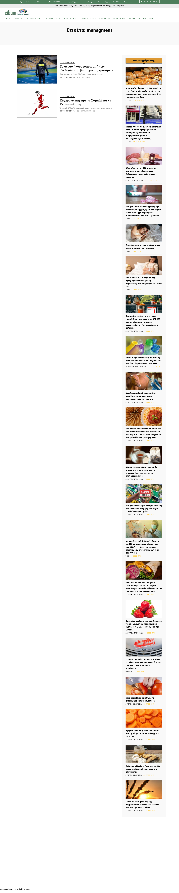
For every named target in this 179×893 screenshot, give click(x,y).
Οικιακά (129, 671)
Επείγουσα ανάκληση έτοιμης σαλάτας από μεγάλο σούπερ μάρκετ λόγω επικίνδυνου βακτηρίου (144, 508)
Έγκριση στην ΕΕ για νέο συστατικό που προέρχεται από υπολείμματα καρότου (142, 733)
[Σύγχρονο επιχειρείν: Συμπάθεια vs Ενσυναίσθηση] (37, 103)
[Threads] (156, 1)
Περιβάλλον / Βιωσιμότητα (137, 366)
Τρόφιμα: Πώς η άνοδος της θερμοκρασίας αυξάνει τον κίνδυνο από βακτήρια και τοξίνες (142, 804)
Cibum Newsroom (67, 77)
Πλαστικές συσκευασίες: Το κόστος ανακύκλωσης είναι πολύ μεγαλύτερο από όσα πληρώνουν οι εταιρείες (143, 360)
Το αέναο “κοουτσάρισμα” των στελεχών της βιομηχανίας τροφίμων (86, 68)
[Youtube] (153, 1)
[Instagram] (144, 1)
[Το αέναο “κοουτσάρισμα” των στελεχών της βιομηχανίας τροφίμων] (37, 69)
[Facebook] (141, 1)
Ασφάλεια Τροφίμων (134, 180)
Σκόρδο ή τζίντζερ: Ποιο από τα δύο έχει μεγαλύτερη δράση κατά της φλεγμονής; (143, 769)
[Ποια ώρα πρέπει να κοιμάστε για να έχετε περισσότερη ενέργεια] (144, 233)
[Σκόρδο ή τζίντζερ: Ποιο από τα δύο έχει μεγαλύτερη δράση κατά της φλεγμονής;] (144, 754)
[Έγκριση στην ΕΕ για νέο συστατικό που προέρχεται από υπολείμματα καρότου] (144, 718)
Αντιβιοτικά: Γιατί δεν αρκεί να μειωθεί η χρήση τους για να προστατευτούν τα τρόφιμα (140, 396)
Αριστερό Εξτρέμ (67, 62)
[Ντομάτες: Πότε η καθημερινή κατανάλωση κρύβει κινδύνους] (144, 686)
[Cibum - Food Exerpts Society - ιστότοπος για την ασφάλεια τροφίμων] (17, 12)
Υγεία (128, 218)
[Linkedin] (147, 1)
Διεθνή (129, 100)
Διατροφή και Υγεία (134, 704)
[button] (171, 19)
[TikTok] (150, 1)
